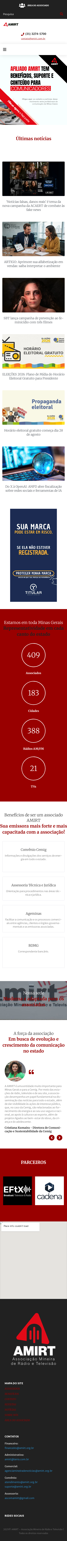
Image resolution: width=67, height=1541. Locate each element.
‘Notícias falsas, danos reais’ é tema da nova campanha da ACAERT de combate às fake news (33, 206)
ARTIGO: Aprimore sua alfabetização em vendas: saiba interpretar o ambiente (33, 264)
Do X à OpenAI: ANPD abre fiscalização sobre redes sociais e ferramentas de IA (33, 488)
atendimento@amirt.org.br (21, 1482)
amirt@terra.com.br (17, 1459)
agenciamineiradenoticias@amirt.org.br (28, 1470)
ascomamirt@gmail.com (19, 1498)
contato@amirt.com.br (33, 38)
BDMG (33, 945)
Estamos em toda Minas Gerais (33, 622)
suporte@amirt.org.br (18, 1486)
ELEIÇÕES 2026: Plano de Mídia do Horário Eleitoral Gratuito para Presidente (33, 376)
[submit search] (61, 14)
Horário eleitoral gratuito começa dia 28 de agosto (33, 432)
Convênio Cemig (33, 850)
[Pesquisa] (30, 14)
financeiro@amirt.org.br (19, 1448)
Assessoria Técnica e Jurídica (33, 885)
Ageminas (33, 913)
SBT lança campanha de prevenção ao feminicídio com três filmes (34, 320)
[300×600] (33, 601)
